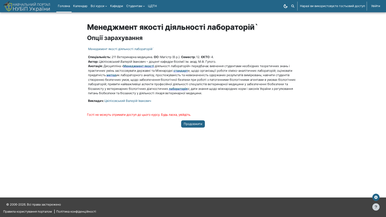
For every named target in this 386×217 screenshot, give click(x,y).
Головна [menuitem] (64, 6)
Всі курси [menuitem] (97, 6)
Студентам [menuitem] (134, 6)
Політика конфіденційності (76, 211)
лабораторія (178, 89)
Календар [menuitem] (80, 6)
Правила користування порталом (27, 211)
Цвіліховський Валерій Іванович (127, 101)
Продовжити (193, 124)
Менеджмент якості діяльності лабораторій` (121, 49)
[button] (293, 6)
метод (111, 75)
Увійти (375, 6)
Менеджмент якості (138, 66)
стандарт (180, 71)
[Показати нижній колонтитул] (376, 207)
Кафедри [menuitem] (116, 6)
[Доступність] (376, 197)
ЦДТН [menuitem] (152, 6)
